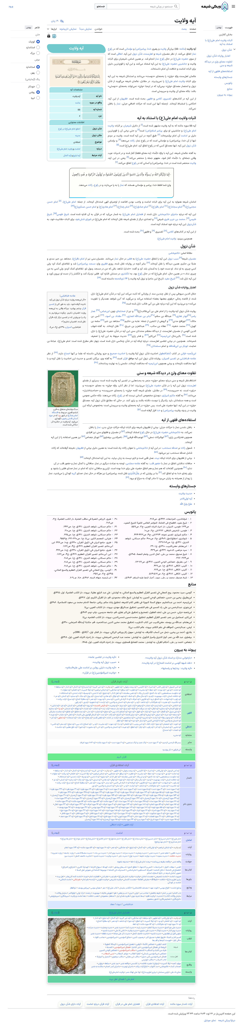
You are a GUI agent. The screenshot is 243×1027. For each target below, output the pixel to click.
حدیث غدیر (154, 853)
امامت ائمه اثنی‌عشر (74, 876)
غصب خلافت (93, 896)
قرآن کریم (121, 757)
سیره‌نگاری (65, 896)
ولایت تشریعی (116, 879)
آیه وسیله (86, 693)
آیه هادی (107, 696)
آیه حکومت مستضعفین (171, 693)
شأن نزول (137, 53)
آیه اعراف (135, 699)
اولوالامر (71, 893)
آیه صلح (107, 711)
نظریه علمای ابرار (123, 896)
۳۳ (188, 320)
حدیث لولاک (161, 930)
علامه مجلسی (133, 463)
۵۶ (101, 436)
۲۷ (98, 310)
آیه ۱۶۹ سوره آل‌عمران (95, 798)
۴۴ (130, 335)
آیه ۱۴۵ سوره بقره (82, 792)
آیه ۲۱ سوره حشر (140, 816)
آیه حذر (90, 711)
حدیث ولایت (185, 493)
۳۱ (123, 315)
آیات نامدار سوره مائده (181, 1003)
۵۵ (125, 436)
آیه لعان (71, 714)
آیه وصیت (113, 705)
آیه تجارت (98, 711)
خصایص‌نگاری (165, 899)
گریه (74, 473)
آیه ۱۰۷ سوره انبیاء (97, 810)
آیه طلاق (69, 711)
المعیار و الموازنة (103, 957)
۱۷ (155, 218)
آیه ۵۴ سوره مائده (95, 801)
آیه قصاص (81, 705)
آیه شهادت (167, 699)
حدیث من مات (100, 853)
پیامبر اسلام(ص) (153, 130)
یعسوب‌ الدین (138, 937)
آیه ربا (61, 708)
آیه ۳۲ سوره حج (81, 810)
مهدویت (96, 893)
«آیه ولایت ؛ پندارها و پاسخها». (176, 668)
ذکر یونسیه (167, 750)
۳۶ (102, 320)
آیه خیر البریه (98, 687)
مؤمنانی (129, 48)
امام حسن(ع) (164, 839)
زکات (132, 140)
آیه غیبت (53, 714)
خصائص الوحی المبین (108, 950)
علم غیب (113, 876)
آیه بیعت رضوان (130, 687)
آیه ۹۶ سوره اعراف (94, 804)
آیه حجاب (149, 705)
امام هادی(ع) (106, 206)
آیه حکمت (60, 727)
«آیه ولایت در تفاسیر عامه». (102, 657)
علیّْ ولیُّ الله (186, 503)
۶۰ (185, 467)
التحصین (140, 950)
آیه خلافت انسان (174, 696)
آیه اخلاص (176, 705)
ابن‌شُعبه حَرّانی (188, 353)
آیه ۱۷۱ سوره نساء (126, 801)
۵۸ (156, 452)
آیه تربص (150, 714)
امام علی (130, 979)
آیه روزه (90, 705)
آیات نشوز (132, 705)
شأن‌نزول (191, 224)
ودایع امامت (176, 888)
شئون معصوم (152, 899)
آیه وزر (85, 702)
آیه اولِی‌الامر (186, 498)
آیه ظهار (139, 711)
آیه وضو (140, 705)
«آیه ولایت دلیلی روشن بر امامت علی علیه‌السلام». (90, 667)
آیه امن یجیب (139, 724)
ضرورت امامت (175, 876)
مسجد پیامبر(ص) (86, 263)
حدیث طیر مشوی (147, 930)
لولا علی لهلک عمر (133, 972)
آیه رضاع (89, 717)
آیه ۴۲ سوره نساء (78, 798)
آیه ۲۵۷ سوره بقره (126, 795)
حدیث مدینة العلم (155, 927)
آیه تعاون (61, 717)
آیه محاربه (53, 708)
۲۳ (177, 278)
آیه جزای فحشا (131, 714)
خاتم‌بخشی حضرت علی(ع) (167, 432)
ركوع (120, 395)
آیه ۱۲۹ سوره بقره (97, 792)
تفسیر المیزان (169, 358)
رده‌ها (192, 997)
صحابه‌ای (120, 311)
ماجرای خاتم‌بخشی (168, 214)
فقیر (129, 258)
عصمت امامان (147, 876)
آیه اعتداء (87, 708)
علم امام (85, 879)
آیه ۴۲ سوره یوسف (82, 807)
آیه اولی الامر (162, 687)
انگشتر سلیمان (125, 888)
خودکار (31, 86)
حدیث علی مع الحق (173, 927)
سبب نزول (173, 258)
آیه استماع (167, 730)
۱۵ (55, 213)
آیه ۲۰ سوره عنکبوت (140, 813)
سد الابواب (153, 966)
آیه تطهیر (118, 687)
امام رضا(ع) (123, 206)
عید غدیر (115, 963)
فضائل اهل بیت (116, 979)
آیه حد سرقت (144, 708)
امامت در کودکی (174, 882)
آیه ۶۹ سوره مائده (63, 801)
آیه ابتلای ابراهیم (101, 690)
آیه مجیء (177, 735)
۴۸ (96, 362)
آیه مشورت (91, 727)
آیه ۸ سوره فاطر (96, 813)
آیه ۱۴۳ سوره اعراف (77, 804)
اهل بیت (60, 876)
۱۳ (115, 206)
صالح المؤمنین (125, 937)
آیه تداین (55, 705)
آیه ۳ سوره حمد (154, 742)
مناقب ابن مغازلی (133, 957)
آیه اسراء (152, 687)
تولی (136, 893)
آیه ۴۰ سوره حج (67, 810)
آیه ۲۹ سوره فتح (81, 816)
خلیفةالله (154, 879)
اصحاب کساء (175, 966)
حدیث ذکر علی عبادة (122, 933)
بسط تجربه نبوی (137, 896)
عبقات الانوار (169, 867)
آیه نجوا (159, 724)
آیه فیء (138, 717)
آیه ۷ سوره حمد (115, 789)
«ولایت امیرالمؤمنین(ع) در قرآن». (99, 672)
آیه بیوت (101, 699)
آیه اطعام (76, 690)
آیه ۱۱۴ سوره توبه (114, 807)
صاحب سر (144, 893)
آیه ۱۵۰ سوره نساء (157, 801)
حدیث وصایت (141, 853)
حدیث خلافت (175, 856)
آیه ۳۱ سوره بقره (72, 789)
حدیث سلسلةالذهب (84, 853)
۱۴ (72, 206)
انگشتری (125, 273)
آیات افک (150, 724)
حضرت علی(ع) (180, 58)
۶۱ (160, 472)
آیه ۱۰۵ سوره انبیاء (113, 810)
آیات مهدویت (160, 696)
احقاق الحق (133, 867)
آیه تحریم (147, 717)
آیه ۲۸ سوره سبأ (124, 813)
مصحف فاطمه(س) (140, 888)
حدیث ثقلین (176, 853)
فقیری (104, 263)
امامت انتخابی (66, 879)
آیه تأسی (55, 724)
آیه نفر (63, 705)
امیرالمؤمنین (112, 937)
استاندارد (30, 47)
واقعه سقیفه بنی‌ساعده (161, 862)
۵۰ (185, 394)
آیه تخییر (177, 727)
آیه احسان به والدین (118, 702)
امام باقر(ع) (158, 206)
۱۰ (166, 206)
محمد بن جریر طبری (174, 219)
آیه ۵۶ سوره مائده (79, 801)
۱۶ (187, 218)
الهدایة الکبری (83, 867)
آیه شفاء (131, 696)
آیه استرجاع (86, 687)
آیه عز (57, 696)
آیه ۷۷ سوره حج (173, 813)
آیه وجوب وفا (167, 717)
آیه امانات (97, 708)
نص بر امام (167, 893)
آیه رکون (78, 702)
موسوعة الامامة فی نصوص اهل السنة (91, 870)
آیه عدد (104, 714)
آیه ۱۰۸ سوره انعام (141, 804)
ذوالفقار (73, 888)
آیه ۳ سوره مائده (110, 801)
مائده (77, 103)
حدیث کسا (130, 927)
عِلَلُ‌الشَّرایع (133, 473)
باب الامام (177, 893)
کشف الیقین (161, 944)
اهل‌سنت (148, 53)
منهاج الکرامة (95, 867)
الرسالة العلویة (110, 944)
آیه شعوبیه (94, 702)
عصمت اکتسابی (129, 879)
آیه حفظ (152, 690)
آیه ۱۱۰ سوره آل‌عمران (152, 798)
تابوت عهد (154, 888)
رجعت (88, 893)
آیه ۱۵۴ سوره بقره (172, 795)
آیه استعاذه (71, 717)
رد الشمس (135, 963)
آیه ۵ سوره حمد (144, 789)
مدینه (77, 135)
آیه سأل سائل (141, 696)
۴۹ (165, 389)
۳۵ (122, 320)
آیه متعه (176, 714)
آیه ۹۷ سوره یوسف (66, 807)
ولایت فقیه (150, 896)
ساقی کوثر (177, 940)
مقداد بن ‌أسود (113, 316)
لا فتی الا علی (120, 930)
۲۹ (174, 315)
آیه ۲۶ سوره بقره (87, 789)
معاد (112, 904)
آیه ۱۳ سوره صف (66, 816)
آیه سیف (122, 705)
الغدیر (178, 867)
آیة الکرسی (142, 687)
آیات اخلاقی (115, 824)
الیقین (138, 944)
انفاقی (120, 53)
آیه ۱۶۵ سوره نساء (141, 801)
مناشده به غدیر (97, 966)
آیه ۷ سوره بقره (101, 789)
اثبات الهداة (107, 867)
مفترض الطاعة (143, 879)
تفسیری (167, 98)
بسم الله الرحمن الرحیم (172, 742)
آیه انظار (120, 721)
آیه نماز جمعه (116, 708)
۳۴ (171, 320)
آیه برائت (65, 774)
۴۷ (115, 357)
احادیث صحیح (117, 353)
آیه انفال (155, 708)
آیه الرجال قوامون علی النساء (87, 714)
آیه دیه (135, 721)
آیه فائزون (145, 699)
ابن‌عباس (105, 311)
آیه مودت (161, 690)
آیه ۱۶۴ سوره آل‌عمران (114, 798)
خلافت (162, 879)
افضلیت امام (94, 876)
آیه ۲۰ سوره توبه (173, 807)
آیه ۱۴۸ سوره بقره (67, 792)
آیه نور (169, 690)
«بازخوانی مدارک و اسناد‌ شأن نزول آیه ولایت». (168, 657)
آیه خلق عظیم (72, 727)
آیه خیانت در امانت (114, 717)
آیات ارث (105, 708)
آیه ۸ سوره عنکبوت (157, 813)
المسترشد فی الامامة (116, 870)
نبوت (118, 904)
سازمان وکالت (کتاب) (173, 896)
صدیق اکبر (150, 937)
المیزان (68, 327)
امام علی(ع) (69, 201)
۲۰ (142, 230)
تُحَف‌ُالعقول (165, 353)
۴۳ (147, 335)
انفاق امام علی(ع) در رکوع (69, 129)
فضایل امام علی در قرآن (127, 1003)
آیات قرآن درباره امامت (98, 1003)
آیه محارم (164, 708)
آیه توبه (123, 696)
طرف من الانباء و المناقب (156, 950)
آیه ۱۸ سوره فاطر (172, 816)
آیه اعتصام (167, 724)
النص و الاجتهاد (145, 867)
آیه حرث (168, 714)
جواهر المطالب (122, 953)
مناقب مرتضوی (118, 957)
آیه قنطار (164, 711)
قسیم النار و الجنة (174, 937)
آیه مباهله (60, 687)
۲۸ (189, 315)
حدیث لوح (134, 856)
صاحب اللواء (100, 937)
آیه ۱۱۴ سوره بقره (143, 792)
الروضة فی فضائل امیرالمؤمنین (154, 947)
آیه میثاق (124, 690)
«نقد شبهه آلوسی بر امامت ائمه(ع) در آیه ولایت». (166, 662)
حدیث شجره (99, 856)
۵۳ (166, 436)
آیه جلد (81, 717)
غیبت (86, 876)
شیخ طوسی (63, 214)
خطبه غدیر (164, 853)
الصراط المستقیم (145, 870)
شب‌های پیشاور (120, 867)
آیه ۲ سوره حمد (173, 789)
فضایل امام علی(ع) (132, 214)
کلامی (159, 98)
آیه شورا (82, 727)
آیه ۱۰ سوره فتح (110, 816)
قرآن (125, 358)
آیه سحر (109, 699)
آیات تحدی (76, 693)
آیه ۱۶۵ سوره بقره (156, 795)
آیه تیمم (158, 705)
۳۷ (188, 325)
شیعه (158, 53)
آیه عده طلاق (80, 711)
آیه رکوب (177, 699)
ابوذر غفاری (181, 316)
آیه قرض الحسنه (100, 705)
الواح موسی (164, 888)
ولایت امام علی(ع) (65, 149)
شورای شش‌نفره (83, 219)
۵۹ (81, 457)
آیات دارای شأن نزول (70, 1003)
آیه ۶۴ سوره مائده (129, 819)
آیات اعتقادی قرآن (155, 1003)
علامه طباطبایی (67, 295)
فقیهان (123, 98)
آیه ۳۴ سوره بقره (58, 789)
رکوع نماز (159, 58)
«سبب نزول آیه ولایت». (104, 662)
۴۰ (121, 325)
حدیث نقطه (107, 933)
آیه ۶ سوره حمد (118, 742)
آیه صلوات (66, 690)
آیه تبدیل (98, 696)
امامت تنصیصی (161, 876)
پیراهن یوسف (83, 888)
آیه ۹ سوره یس (143, 819)
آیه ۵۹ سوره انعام (156, 804)
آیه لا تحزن (96, 693)
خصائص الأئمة (149, 944)
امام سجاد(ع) (175, 206)
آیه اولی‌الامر (161, 770)
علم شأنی (77, 879)
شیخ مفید (170, 278)
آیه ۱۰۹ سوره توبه (128, 807)
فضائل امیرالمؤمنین (122, 947)
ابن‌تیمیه (165, 336)
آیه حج (131, 711)
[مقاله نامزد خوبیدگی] (54, 36)
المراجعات (158, 867)
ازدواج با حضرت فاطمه (150, 963)
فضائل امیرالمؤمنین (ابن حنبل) (153, 957)
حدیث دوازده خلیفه (147, 856)
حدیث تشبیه (156, 933)
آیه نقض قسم (99, 717)
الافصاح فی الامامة (173, 870)
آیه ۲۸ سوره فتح (95, 816)
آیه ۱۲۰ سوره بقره (94, 795)
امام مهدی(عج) (161, 842)
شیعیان (127, 125)
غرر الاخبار (136, 947)
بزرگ (32, 53)
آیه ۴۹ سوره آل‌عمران (171, 798)
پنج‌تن (100, 963)
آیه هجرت (166, 702)
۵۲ (123, 431)
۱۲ (131, 206)
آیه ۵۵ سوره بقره (157, 792)
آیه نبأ (120, 724)
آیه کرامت (104, 702)
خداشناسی (128, 904)
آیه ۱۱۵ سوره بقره (127, 792)
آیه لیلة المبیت (87, 690)
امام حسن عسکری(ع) (85, 206)
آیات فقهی (128, 824)
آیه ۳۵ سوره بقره (172, 792)
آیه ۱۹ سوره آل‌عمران (78, 795)
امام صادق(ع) (141, 206)
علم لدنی (104, 876)
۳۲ (102, 315)
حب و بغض (122, 893)
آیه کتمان (65, 696)
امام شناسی (132, 870)
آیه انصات (177, 730)
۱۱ (150, 206)
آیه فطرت (133, 690)
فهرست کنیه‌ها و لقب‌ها (161, 940)
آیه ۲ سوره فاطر (110, 813)
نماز (118, 103)
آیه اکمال (67, 155)
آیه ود (150, 696)
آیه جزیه (155, 711)
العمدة (109, 947)
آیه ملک (83, 696)
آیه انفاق (134, 727)
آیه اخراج (120, 714)
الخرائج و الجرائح (69, 867)
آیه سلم (130, 702)
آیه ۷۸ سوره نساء (172, 801)
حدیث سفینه (162, 856)
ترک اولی (80, 893)
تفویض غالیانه (106, 893)
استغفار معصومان (108, 896)
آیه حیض (159, 714)
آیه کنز (53, 717)
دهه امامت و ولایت (78, 896)
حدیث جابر (123, 856)
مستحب (166, 447)
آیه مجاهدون (128, 717)
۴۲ (158, 335)
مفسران (192, 258)
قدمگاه (55, 412)
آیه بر (137, 702)
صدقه (175, 447)
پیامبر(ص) (140, 48)
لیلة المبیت (165, 963)
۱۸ (165, 230)
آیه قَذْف (177, 717)
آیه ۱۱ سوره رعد (173, 810)
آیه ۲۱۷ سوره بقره (141, 795)
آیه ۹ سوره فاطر (82, 813)
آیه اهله (128, 721)
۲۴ (99, 278)
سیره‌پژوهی (54, 896)
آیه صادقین (114, 690)
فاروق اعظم (160, 937)
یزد (59, 415)
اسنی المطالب (108, 953)
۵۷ (83, 436)
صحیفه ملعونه (123, 862)
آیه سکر (142, 721)
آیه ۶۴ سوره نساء (63, 798)
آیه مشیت (143, 690)
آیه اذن (100, 727)
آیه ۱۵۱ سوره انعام (172, 804)
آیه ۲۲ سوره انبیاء (143, 810)
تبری (131, 893)
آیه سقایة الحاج (82, 699)
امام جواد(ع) (79, 839)
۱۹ (153, 230)
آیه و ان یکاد (143, 693)
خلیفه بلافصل (155, 893)
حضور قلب (155, 463)
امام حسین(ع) (151, 839)
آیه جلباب (63, 714)
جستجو (101, 6)
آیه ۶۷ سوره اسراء (159, 810)
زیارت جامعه (69, 853)
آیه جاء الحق (155, 693)
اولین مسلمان (163, 972)
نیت (157, 458)
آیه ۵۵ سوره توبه (158, 807)
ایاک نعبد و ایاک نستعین (136, 742)
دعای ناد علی (176, 972)
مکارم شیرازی (168, 395)
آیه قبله (135, 708)
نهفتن (218, 27)
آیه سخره (74, 696)
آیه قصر (142, 714)
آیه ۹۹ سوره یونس (98, 807)
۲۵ (124, 303)
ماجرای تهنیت (128, 966)
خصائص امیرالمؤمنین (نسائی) (154, 953)
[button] (233, 6)
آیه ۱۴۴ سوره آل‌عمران (133, 798)
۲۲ (148, 263)
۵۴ (146, 436)
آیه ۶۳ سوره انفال (61, 804)
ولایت (163, 48)
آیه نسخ (71, 699)
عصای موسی (96, 888)
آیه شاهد (144, 702)
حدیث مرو (69, 856)
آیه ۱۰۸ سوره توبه (143, 807)
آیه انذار (68, 687)
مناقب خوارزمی (148, 960)
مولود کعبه (176, 963)
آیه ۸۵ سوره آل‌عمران (112, 819)
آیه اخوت (177, 724)
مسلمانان (156, 345)
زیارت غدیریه (57, 853)
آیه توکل (116, 696)
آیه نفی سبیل (174, 711)
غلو (115, 893)
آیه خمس (167, 705)
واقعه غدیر (176, 862)
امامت (77, 149)
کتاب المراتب (161, 960)
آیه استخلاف (66, 693)
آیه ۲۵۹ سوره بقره (110, 795)
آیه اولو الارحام (175, 708)
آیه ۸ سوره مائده (103, 742)
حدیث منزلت (128, 853)
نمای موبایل (210, 1020)
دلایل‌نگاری (177, 899)
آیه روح (90, 696)
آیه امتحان (69, 708)
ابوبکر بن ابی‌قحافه (178, 345)
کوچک (32, 41)
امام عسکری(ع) (175, 842)
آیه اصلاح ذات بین (119, 711)
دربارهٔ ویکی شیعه (226, 1020)
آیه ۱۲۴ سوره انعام (125, 804)
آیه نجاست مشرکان (56, 711)
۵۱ (139, 409)
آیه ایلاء (147, 711)
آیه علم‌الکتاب (155, 702)
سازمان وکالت (61, 893)
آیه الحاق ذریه (156, 699)
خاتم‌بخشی (174, 252)
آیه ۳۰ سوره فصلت (156, 816)
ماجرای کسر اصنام (112, 966)
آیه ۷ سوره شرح (157, 819)
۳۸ (169, 325)
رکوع (134, 162)
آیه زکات (112, 714)
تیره (33, 98)
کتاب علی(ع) (112, 888)
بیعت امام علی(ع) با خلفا (140, 862)
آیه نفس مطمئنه (129, 693)
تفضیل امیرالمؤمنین (126, 944)
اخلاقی (189, 727)
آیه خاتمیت (176, 702)
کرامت (92, 879)
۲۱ (180, 258)
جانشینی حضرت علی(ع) (174, 63)
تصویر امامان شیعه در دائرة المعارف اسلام (164, 873)
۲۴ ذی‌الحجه (121, 278)
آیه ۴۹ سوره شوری (125, 816)
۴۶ (56, 352)
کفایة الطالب (135, 953)
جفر (104, 888)
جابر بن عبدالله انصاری (139, 316)
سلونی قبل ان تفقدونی (172, 933)
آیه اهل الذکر (116, 693)
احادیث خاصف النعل (83, 856)
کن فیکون (177, 750)
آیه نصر (93, 699)
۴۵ (148, 345)
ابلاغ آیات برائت (141, 966)
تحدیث (160, 896)
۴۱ (183, 335)
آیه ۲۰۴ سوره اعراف (87, 742)
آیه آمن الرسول (175, 687)
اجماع (67, 353)
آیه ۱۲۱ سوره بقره (112, 792)
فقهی (149, 98)
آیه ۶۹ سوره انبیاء (128, 810)
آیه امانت (177, 690)
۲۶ (136, 310)
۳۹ (147, 325)
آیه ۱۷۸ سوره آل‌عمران (93, 819)
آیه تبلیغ (76, 155)
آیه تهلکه (78, 708)
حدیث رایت (141, 927)
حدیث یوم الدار (114, 853)
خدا (149, 48)
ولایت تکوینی (102, 879)
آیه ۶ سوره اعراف (109, 804)
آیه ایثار (142, 727)
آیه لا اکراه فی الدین (123, 699)
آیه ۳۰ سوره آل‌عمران (60, 795)
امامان (189, 840)
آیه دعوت (112, 724)
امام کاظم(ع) (102, 839)
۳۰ (152, 315)
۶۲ (127, 477)
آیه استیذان (166, 727)
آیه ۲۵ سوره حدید (172, 819)
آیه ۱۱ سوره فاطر (67, 813)
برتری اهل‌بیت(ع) (174, 879)
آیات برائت (62, 699)
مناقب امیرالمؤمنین (127, 950)
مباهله (107, 963)
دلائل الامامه (159, 870)
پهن (33, 72)
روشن (32, 92)
